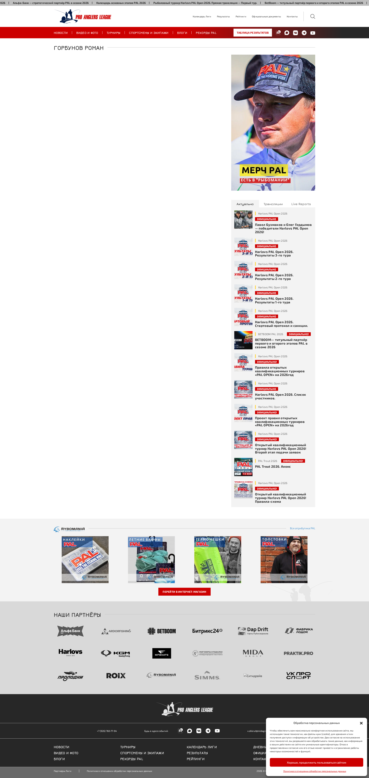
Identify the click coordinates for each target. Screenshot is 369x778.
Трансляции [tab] (273, 204)
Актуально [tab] (245, 204)
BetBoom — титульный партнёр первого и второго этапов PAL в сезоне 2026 (293, 3)
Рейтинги (241, 16)
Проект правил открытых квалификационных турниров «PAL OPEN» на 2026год (280, 421)
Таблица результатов (253, 32)
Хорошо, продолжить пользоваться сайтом (316, 762)
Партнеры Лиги (62, 770)
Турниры (113, 32)
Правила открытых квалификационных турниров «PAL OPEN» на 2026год (280, 371)
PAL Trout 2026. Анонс (273, 466)
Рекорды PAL (206, 32)
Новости (61, 32)
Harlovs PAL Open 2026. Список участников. (280, 396)
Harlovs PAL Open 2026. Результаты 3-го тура (274, 253)
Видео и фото (87, 32)
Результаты (223, 16)
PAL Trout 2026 (267, 461)
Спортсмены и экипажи (148, 32)
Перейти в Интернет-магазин (184, 592)
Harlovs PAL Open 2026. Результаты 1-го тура (274, 300)
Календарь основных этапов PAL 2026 (100, 3)
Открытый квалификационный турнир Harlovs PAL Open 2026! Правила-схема (280, 498)
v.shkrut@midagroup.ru (259, 730)
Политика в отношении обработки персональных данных (314, 771)
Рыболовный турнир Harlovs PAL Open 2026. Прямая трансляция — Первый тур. (184, 3)
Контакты (292, 16)
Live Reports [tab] (301, 204)
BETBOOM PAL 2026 (270, 334)
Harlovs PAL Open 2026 (273, 213)
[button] (361, 723)
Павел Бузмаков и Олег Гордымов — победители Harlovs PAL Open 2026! (283, 228)
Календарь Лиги (202, 16)
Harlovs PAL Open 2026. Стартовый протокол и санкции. (281, 324)
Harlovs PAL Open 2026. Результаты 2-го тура (274, 277)
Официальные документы (266, 16)
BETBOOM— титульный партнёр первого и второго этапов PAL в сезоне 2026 (281, 343)
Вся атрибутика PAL (302, 528)
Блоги (182, 32)
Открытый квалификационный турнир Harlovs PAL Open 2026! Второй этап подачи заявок (280, 448)
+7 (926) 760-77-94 (107, 730)
